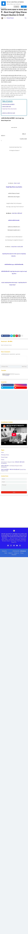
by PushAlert (4, 8)
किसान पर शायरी (17, 183)
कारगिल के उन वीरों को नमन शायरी (8, 113)
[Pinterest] (17, 336)
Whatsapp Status (5, 454)
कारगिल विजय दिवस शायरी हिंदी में (8, 104)
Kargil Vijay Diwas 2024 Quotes (9, 108)
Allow (24, 6)
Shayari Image (4, 457)
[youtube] (20, 387)
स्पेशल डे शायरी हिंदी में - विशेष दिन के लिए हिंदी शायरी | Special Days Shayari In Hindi (13, 470)
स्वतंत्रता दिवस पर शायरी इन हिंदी (17, 246)
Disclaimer (14, 554)
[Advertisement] (14, 35)
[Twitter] (11, 336)
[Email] (19, 336)
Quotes (2, 459)
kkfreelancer (23, 551)
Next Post (24, 366)
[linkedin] (20, 545)
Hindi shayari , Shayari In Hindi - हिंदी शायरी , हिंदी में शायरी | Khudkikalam (13, 462)
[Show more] (22, 336)
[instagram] (20, 385)
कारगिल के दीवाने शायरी (6, 106)
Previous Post (5, 366)
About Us (10, 553)
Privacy (22, 553)
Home (2, 452)
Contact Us (16, 553)
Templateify (9, 551)
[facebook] (7, 385)
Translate (7, 375)
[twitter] (7, 387)
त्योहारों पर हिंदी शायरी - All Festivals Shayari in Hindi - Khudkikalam (12, 466)
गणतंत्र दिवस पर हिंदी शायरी (17, 213)
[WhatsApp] (14, 336)
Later (16, 6)
